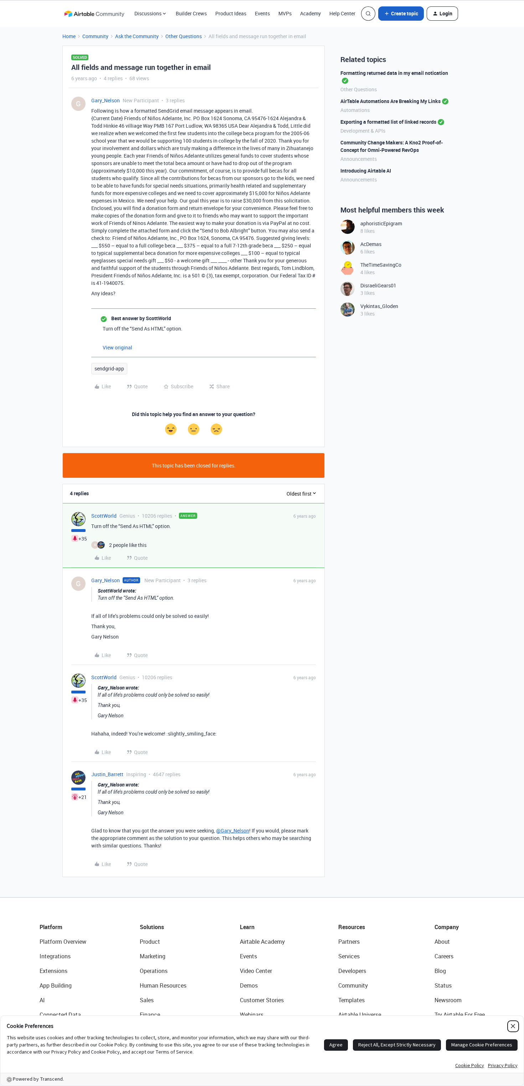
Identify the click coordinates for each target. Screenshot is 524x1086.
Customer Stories (262, 1000)
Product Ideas (230, 13)
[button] (401, 13)
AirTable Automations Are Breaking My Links (390, 101)
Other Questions (183, 36)
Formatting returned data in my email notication (394, 73)
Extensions (53, 971)
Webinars (251, 1015)
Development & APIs (362, 130)
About (442, 942)
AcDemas (370, 244)
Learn (247, 927)
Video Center (256, 971)
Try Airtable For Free (460, 1015)
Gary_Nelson (105, 100)
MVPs (285, 13)
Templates (351, 1000)
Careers (444, 956)
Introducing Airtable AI (365, 170)
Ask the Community (137, 36)
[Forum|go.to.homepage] (94, 13)
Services (349, 956)
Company (447, 927)
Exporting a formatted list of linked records (388, 121)
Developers (352, 971)
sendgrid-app (109, 368)
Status (443, 985)
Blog (440, 971)
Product (150, 942)
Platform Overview (63, 942)
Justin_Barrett (107, 774)
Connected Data (60, 1015)
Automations (355, 110)
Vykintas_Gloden (379, 306)
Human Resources (163, 985)
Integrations (55, 956)
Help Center (342, 13)
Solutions (152, 927)
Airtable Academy (262, 942)
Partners (349, 942)
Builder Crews (191, 13)
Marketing (152, 956)
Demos (249, 985)
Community (95, 36)
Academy (310, 13)
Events (262, 13)
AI (42, 1000)
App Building (56, 985)
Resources (351, 927)
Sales (147, 1000)
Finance (150, 1015)
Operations (154, 971)
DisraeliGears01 (378, 285)
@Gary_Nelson (232, 830)
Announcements (358, 158)
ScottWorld (104, 515)
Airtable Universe (359, 1015)
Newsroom (448, 1000)
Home (69, 36)
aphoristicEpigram (381, 223)
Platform (51, 927)
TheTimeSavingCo (380, 264)
